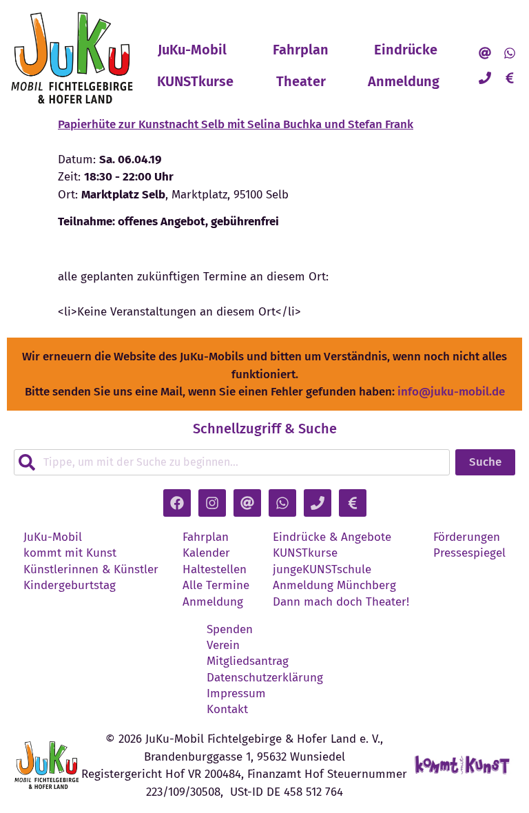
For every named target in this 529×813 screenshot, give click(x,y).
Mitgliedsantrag (248, 661)
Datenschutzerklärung (265, 678)
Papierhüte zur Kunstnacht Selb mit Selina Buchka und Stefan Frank (235, 124)
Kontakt (227, 710)
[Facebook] (177, 503)
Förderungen (466, 537)
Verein (223, 645)
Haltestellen (215, 570)
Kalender (206, 553)
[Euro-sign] (509, 77)
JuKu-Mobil (192, 49)
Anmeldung (403, 81)
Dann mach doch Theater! (341, 602)
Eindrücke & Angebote (332, 537)
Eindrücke (405, 49)
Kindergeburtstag (69, 586)
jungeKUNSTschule (322, 570)
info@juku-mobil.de (451, 391)
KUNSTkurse (195, 81)
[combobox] (232, 462)
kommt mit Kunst (69, 553)
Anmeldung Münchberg (334, 586)
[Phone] (485, 77)
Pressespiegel (469, 553)
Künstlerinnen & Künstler (90, 570)
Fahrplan (301, 49)
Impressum (236, 694)
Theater (301, 81)
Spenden (230, 630)
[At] (485, 53)
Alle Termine (216, 586)
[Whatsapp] (509, 53)
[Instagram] (212, 503)
